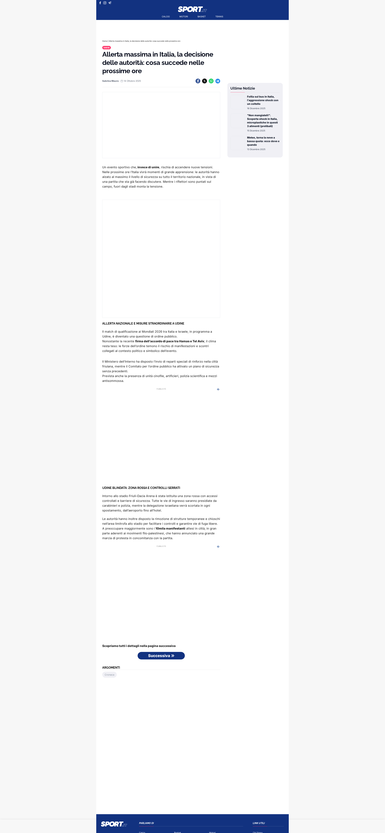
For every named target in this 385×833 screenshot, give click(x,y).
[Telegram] (110, 3)
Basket (202, 16)
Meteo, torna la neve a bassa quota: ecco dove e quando (263, 141)
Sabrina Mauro (110, 80)
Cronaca (109, 674)
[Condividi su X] (204, 81)
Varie (106, 48)
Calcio (166, 16)
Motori (183, 16)
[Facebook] (100, 3)
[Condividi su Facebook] (198, 81)
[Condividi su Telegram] (217, 81)
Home (104, 41)
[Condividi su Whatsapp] (211, 81)
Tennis (219, 16)
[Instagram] (105, 3)
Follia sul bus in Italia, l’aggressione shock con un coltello (262, 100)
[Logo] (192, 9)
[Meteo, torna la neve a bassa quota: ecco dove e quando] (237, 143)
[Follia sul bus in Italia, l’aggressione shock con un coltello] (237, 102)
